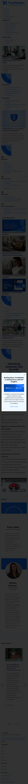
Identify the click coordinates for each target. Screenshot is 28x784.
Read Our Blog (14, 406)
